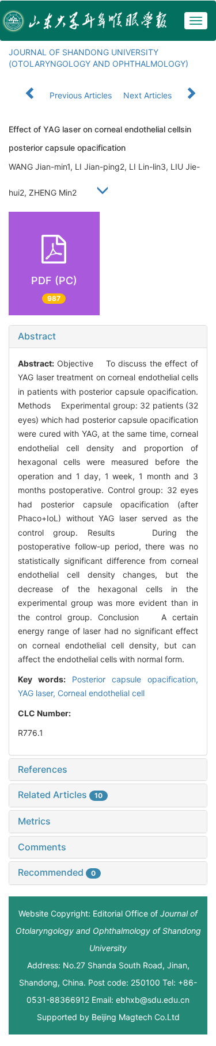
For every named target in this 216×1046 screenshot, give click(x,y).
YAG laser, (38, 693)
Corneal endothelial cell (101, 693)
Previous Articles (80, 95)
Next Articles (148, 95)
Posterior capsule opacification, (135, 679)
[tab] (108, 337)
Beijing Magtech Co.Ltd (136, 1017)
